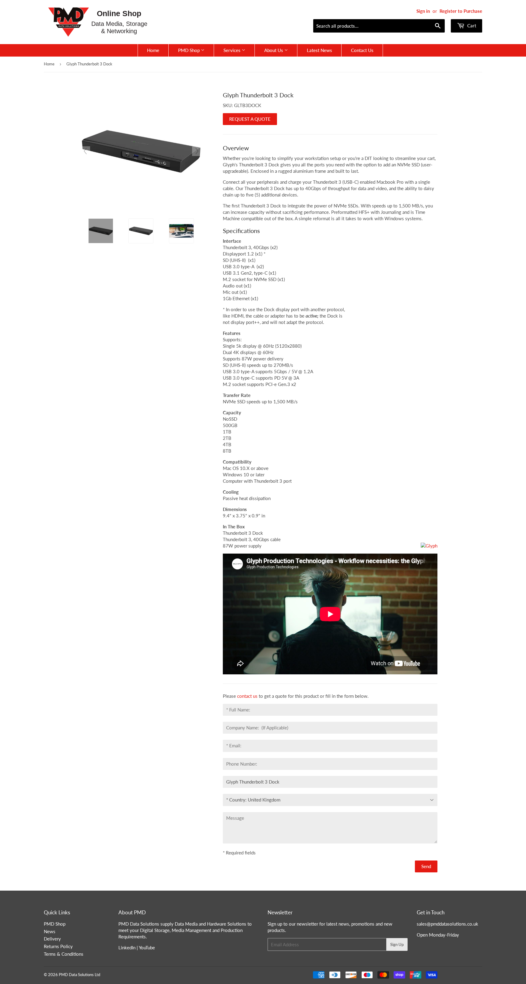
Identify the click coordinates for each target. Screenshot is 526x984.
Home (153, 50)
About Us (274, 50)
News (49, 931)
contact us (247, 696)
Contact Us (362, 50)
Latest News (319, 50)
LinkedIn (126, 947)
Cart (471, 25)
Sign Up (397, 944)
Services (232, 50)
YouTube (147, 947)
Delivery (52, 938)
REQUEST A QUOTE (250, 119)
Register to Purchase (461, 11)
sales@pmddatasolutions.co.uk (447, 924)
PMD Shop (189, 50)
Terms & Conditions (63, 954)
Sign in (423, 11)
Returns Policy (58, 946)
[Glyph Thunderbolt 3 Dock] (101, 230)
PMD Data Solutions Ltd (79, 974)
